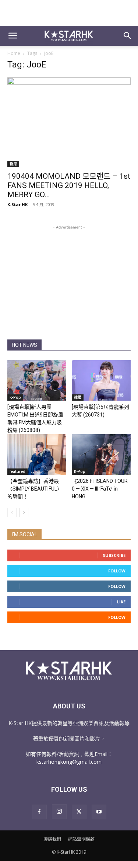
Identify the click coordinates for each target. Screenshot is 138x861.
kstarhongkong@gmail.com (69, 761)
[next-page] (23, 512)
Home (13, 53)
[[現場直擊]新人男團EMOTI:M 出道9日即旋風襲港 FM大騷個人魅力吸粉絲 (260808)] (36, 380)
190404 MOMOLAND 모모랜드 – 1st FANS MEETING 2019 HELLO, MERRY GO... (68, 185)
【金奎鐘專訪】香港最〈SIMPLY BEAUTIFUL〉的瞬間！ (34, 488)
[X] (79, 812)
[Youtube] (99, 812)
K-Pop (15, 397)
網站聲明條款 (81, 839)
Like (121, 601)
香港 (13, 163)
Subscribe (114, 555)
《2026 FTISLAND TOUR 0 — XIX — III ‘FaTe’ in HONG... (100, 488)
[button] (12, 36)
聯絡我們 (52, 839)
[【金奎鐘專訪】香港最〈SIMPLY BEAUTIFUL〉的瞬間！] (36, 454)
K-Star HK (17, 204)
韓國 (77, 397)
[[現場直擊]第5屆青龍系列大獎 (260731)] (101, 380)
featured (17, 471)
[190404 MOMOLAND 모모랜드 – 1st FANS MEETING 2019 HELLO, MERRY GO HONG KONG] (69, 122)
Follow (116, 571)
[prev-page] (12, 512)
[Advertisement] (69, 13)
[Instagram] (59, 811)
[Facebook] (39, 812)
